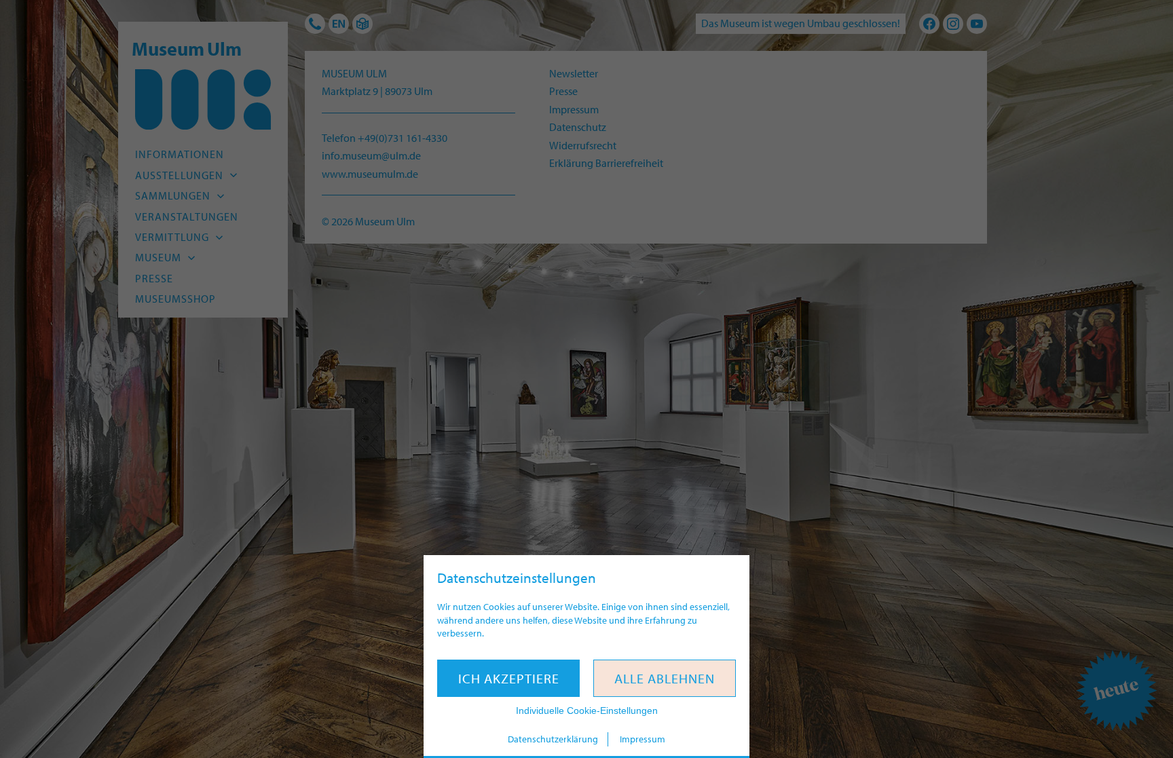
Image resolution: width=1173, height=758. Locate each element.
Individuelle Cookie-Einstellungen (587, 710)
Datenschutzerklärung (553, 739)
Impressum (642, 739)
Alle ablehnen (664, 678)
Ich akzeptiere (508, 678)
